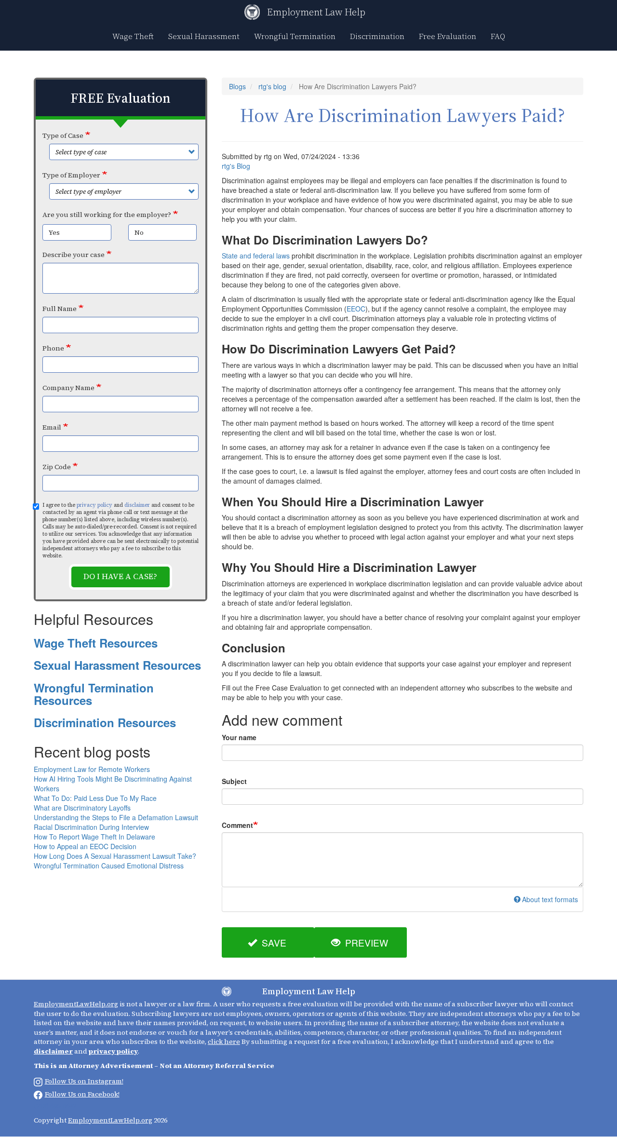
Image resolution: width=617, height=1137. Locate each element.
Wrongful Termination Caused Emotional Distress (109, 865)
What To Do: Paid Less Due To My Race (95, 798)
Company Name (68, 388)
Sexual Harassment (204, 36)
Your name (239, 737)
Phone (53, 348)
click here (224, 1041)
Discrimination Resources (105, 722)
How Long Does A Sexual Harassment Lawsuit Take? (115, 856)
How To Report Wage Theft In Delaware (94, 836)
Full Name (59, 308)
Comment (237, 825)
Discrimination (377, 36)
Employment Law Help (316, 12)
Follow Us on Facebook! (82, 1094)
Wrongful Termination (294, 36)
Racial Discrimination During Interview (91, 827)
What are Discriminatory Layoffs (82, 807)
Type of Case (62, 135)
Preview (365, 942)
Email (51, 427)
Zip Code (56, 467)
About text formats (550, 899)
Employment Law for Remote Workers (92, 769)
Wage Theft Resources (96, 643)
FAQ (498, 36)
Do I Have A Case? (120, 576)
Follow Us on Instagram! (84, 1081)
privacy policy (94, 505)
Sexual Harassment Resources (117, 665)
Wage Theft (133, 36)
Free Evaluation (447, 36)
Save (272, 942)
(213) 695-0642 (55, 1105)
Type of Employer (71, 175)
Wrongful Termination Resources (94, 693)
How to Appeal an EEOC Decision (85, 846)
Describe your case (73, 254)
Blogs (237, 86)
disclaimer (137, 505)
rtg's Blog (236, 166)
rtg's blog (272, 86)
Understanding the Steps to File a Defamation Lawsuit (116, 817)
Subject (234, 781)
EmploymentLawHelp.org (76, 1004)
